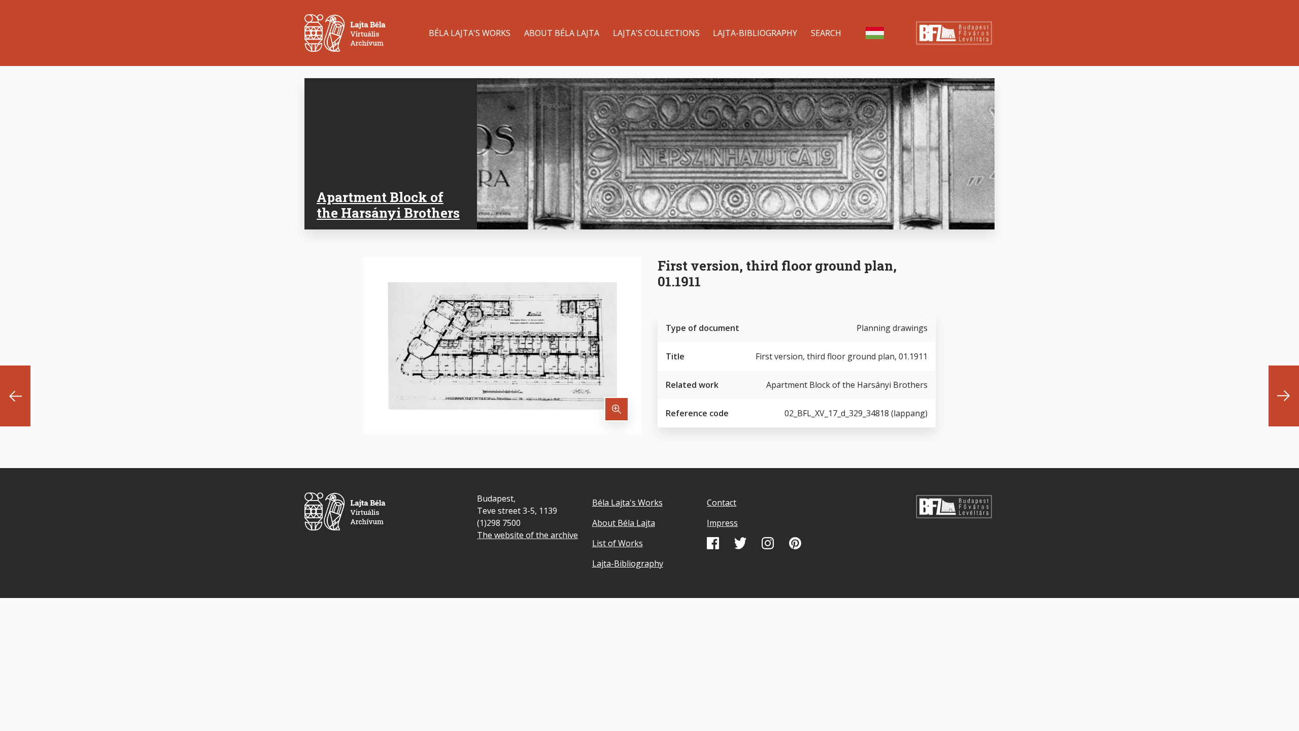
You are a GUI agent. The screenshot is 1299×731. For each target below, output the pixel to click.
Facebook (713, 543)
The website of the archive (527, 535)
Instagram (768, 543)
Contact (721, 502)
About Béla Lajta (561, 33)
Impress (722, 522)
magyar (875, 33)
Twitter (740, 543)
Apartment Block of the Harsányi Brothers (388, 204)
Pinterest (795, 543)
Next (1284, 396)
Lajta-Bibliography (755, 33)
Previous (15, 396)
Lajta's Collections (656, 33)
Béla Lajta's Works (469, 33)
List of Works (617, 543)
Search (826, 33)
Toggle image (616, 409)
